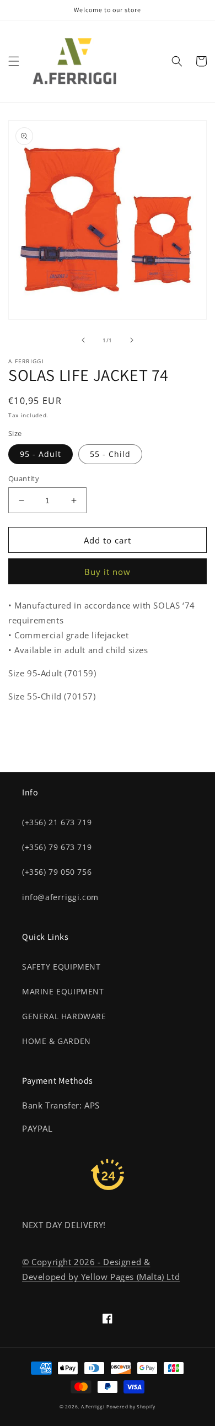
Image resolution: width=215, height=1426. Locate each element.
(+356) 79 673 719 (57, 847)
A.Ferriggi (93, 1406)
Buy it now (107, 571)
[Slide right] (132, 340)
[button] (14, 61)
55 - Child (110, 454)
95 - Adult (40, 454)
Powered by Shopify (130, 1406)
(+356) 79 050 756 (57, 872)
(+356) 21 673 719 (57, 822)
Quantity (23, 478)
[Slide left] (83, 340)
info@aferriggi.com (60, 897)
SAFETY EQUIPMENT (61, 966)
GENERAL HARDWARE (64, 1016)
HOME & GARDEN (56, 1041)
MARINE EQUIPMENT (63, 991)
